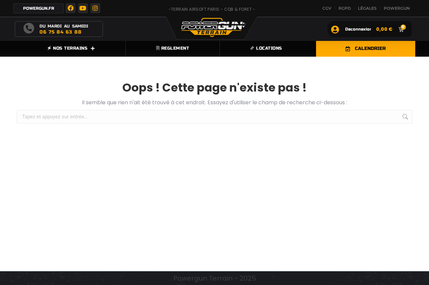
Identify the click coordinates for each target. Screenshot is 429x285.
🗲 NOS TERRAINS (67, 48)
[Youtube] (83, 8)
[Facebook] (70, 8)
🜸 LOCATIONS (266, 48)
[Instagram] (95, 8)
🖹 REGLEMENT (172, 48)
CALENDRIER (370, 48)
